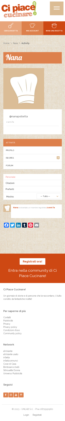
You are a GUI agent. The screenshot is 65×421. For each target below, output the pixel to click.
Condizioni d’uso (11, 330)
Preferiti (10, 189)
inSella (6, 357)
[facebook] (5, 394)
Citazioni (10, 183)
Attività (10, 143)
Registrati (37, 415)
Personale (10, 177)
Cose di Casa (9, 364)
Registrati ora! (32, 261)
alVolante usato (10, 354)
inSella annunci (10, 360)
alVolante (7, 351)
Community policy (12, 333)
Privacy (6, 324)
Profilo (10, 150)
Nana (15, 43)
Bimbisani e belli (11, 367)
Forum (9, 165)
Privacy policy (10, 327)
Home (6, 43)
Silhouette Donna (11, 370)
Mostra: (10, 196)
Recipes (32, 157)
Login (26, 415)
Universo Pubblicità (12, 373)
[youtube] (16, 394)
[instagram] (10, 394)
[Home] (19, 9)
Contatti (7, 317)
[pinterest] (21, 394)
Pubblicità (8, 320)
